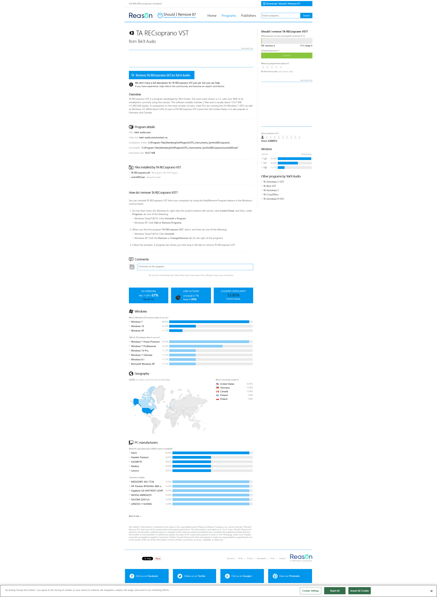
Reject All (334, 590)
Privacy (250, 558)
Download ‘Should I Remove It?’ (283, 3)
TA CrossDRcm (270, 194)
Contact (282, 558)
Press (272, 558)
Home (211, 15)
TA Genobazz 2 (271, 190)
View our (289, 576)
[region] (218, 591)
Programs (229, 15)
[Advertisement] (286, 104)
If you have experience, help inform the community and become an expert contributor (179, 86)
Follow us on (194, 576)
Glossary (230, 558)
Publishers (248, 15)
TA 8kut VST (269, 186)
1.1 (265, 163)
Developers (261, 558)
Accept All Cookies (359, 590)
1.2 (265, 158)
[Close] (431, 591)
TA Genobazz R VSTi (273, 198)
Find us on (147, 576)
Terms (240, 558)
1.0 (265, 167)
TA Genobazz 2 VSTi (273, 181)
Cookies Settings (310, 590)
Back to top (134, 516)
